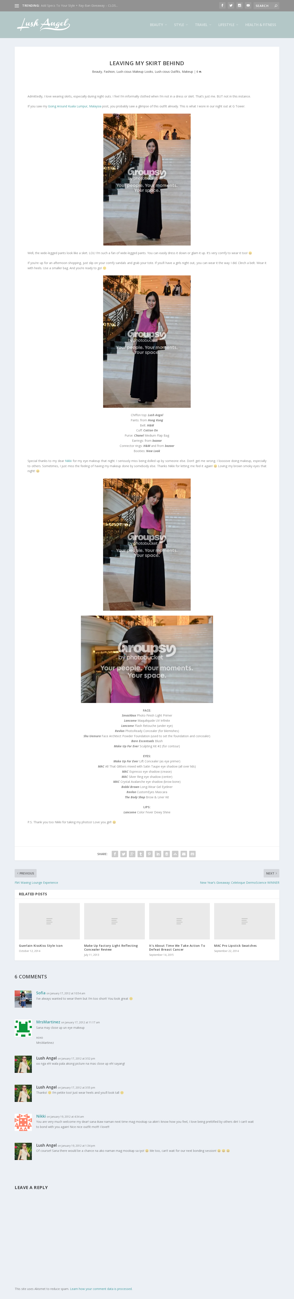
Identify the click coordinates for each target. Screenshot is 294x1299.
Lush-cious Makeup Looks (134, 72)
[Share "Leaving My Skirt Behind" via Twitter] (123, 854)
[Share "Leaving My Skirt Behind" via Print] (192, 854)
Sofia (41, 992)
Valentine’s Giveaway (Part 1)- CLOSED (68, 5)
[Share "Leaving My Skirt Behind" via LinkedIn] (158, 854)
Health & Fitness (260, 25)
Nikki (68, 461)
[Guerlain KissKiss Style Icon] (49, 921)
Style (179, 25)
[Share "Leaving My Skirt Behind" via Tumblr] (140, 854)
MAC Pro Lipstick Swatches (235, 946)
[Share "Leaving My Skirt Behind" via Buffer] (166, 854)
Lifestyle (226, 25)
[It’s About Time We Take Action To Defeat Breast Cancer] (179, 921)
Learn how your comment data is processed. (101, 1289)
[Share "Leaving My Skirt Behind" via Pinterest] (149, 854)
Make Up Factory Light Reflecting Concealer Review (111, 947)
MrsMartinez (48, 1021)
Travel (201, 25)
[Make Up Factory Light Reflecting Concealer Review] (114, 921)
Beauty (156, 25)
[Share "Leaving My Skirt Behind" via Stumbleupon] (175, 854)
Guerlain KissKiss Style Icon (41, 946)
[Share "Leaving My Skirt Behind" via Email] (183, 854)
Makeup (187, 72)
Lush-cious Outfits (167, 72)
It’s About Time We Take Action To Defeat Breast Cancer (177, 947)
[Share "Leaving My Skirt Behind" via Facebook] (115, 854)
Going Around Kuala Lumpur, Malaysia (74, 106)
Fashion (109, 72)
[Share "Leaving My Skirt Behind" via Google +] (132, 854)
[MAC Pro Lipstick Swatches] (244, 921)
